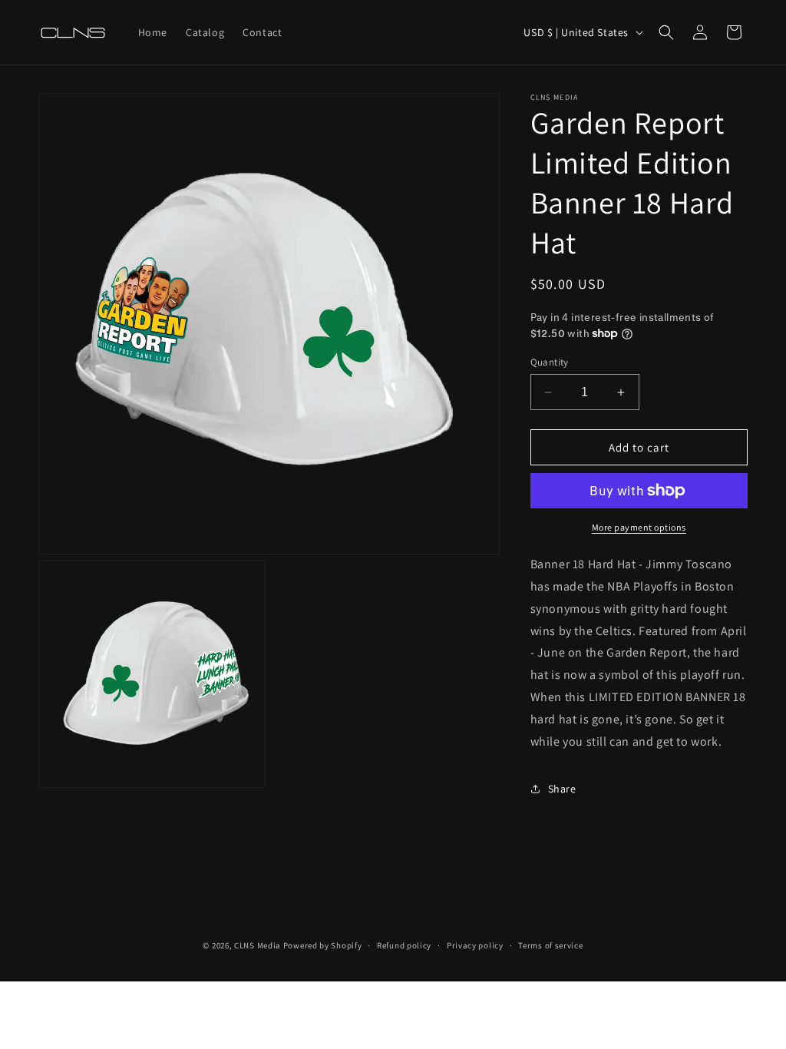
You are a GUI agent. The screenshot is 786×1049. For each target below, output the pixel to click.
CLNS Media (257, 945)
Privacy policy (475, 945)
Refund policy (404, 945)
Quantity (549, 362)
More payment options (639, 527)
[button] (666, 32)
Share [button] (562, 789)
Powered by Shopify (322, 945)
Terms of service (550, 945)
